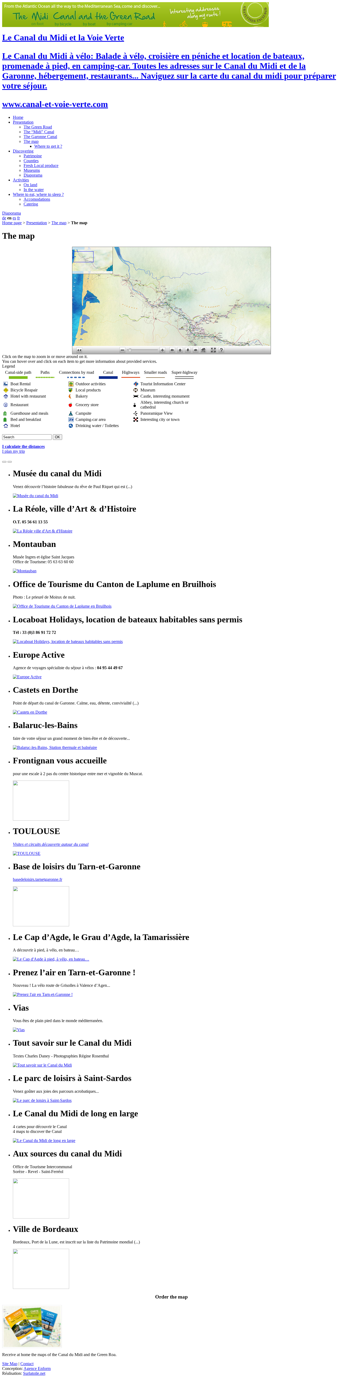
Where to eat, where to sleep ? (38, 194)
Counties (31, 160)
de (4, 218)
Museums (32, 170)
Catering (31, 204)
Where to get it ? (48, 146)
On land (30, 184)
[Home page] (135, 25)
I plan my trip (13, 451)
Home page (12, 222)
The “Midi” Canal (39, 132)
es (14, 218)
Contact (26, 1363)
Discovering (23, 151)
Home (18, 117)
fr (18, 218)
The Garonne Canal (40, 136)
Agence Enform (37, 1368)
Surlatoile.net (34, 1373)
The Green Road (38, 127)
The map (31, 141)
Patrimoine (33, 156)
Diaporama (33, 175)
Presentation (23, 122)
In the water (34, 189)
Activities (21, 180)
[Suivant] (10, 462)
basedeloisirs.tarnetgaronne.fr (37, 879)
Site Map (9, 1363)
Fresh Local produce (41, 165)
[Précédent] (4, 462)
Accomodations (37, 199)
